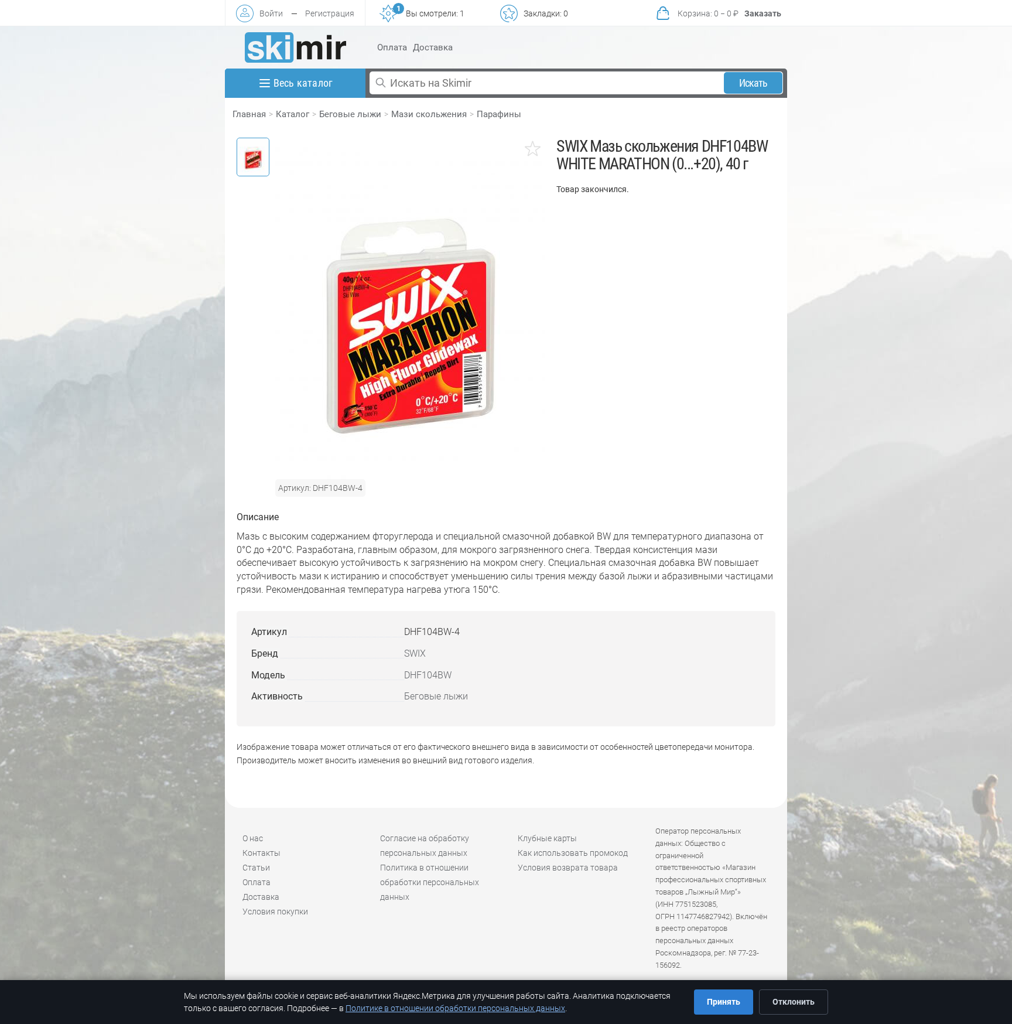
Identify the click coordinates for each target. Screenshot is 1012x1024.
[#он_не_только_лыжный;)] (295, 47)
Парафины (499, 114)
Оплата (392, 47)
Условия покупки (275, 911)
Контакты (261, 853)
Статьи (256, 867)
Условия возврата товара (568, 867)
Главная (249, 114)
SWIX (415, 653)
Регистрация (329, 13)
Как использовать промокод (573, 853)
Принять (723, 1001)
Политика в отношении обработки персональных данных (429, 882)
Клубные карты (547, 838)
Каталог (292, 114)
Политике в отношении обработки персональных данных (455, 1008)
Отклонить (793, 1001)
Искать (753, 83)
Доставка (433, 47)
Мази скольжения (429, 114)
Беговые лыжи (350, 114)
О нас (252, 838)
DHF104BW (428, 675)
